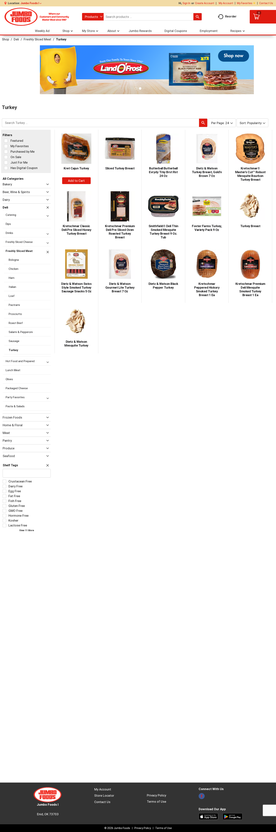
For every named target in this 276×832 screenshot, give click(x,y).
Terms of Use (156, 801)
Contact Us (266, 3)
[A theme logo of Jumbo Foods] (37, 17)
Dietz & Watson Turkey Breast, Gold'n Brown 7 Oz (207, 172)
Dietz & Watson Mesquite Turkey (76, 343)
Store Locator (104, 795)
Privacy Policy (156, 795)
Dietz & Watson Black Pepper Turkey (163, 285)
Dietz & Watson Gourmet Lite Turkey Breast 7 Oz (120, 287)
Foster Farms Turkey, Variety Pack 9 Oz (207, 228)
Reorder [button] (231, 16)
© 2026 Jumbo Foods (117, 828)
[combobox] (93, 16)
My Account (226, 3)
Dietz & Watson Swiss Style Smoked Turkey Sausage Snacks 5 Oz (76, 287)
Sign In (186, 3)
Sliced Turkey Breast (119, 168)
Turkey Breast (250, 226)
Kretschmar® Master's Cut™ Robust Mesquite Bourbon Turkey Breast (250, 173)
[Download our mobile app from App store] (208, 816)
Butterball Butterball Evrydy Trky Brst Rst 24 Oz (163, 172)
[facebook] (202, 797)
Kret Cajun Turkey (76, 168)
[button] (30, 3)
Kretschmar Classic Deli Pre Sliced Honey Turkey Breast (76, 229)
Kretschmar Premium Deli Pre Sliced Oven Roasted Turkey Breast (120, 231)
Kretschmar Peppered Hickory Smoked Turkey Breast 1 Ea (206, 289)
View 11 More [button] (26, 530)
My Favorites (244, 3)
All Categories (13, 179)
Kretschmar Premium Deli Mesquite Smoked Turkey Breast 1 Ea (250, 289)
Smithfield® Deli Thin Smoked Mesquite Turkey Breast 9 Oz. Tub (163, 231)
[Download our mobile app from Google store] (232, 816)
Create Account (204, 3)
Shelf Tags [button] (10, 465)
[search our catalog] (197, 16)
